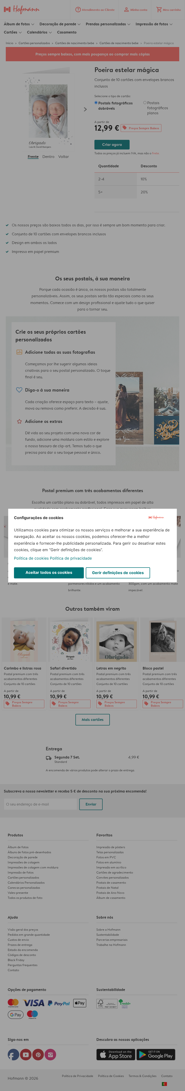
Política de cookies (31, 558)
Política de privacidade (71, 558)
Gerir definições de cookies (118, 572)
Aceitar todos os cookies (49, 572)
